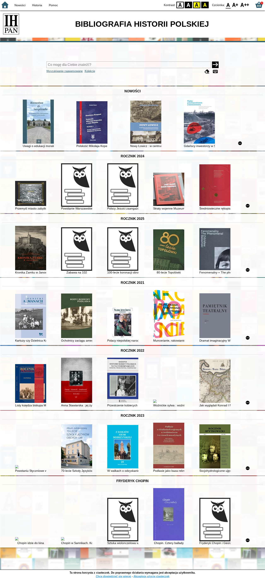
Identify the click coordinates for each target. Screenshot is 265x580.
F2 (245, 4)
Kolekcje (90, 71)
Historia (37, 5)
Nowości (19, 5)
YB (196, 4)
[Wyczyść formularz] (207, 71)
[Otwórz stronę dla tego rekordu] (39, 122)
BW (188, 4)
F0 (228, 4)
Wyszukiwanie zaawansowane (64, 71)
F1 (235, 4)
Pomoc (53, 5)
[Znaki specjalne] (215, 71)
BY (205, 4)
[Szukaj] (215, 64)
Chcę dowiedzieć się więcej (113, 576)
